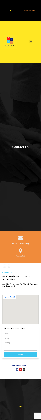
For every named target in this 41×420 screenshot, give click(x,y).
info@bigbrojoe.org (20, 243)
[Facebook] (7, 10)
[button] (30, 41)
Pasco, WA (20, 256)
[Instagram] (13, 10)
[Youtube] (10, 10)
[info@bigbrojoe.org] (20, 238)
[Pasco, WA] (20, 250)
